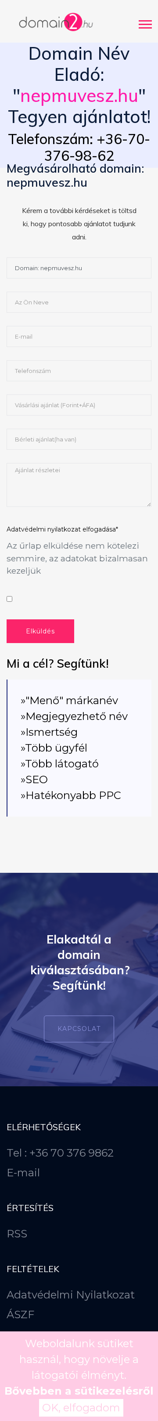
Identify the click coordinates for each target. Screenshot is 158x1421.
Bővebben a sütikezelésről (79, 1391)
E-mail (23, 1172)
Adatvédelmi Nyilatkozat (71, 1294)
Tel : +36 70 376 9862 (60, 1152)
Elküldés (40, 631)
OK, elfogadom (81, 1407)
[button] (145, 23)
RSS (17, 1233)
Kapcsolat (79, 1029)
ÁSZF (20, 1314)
